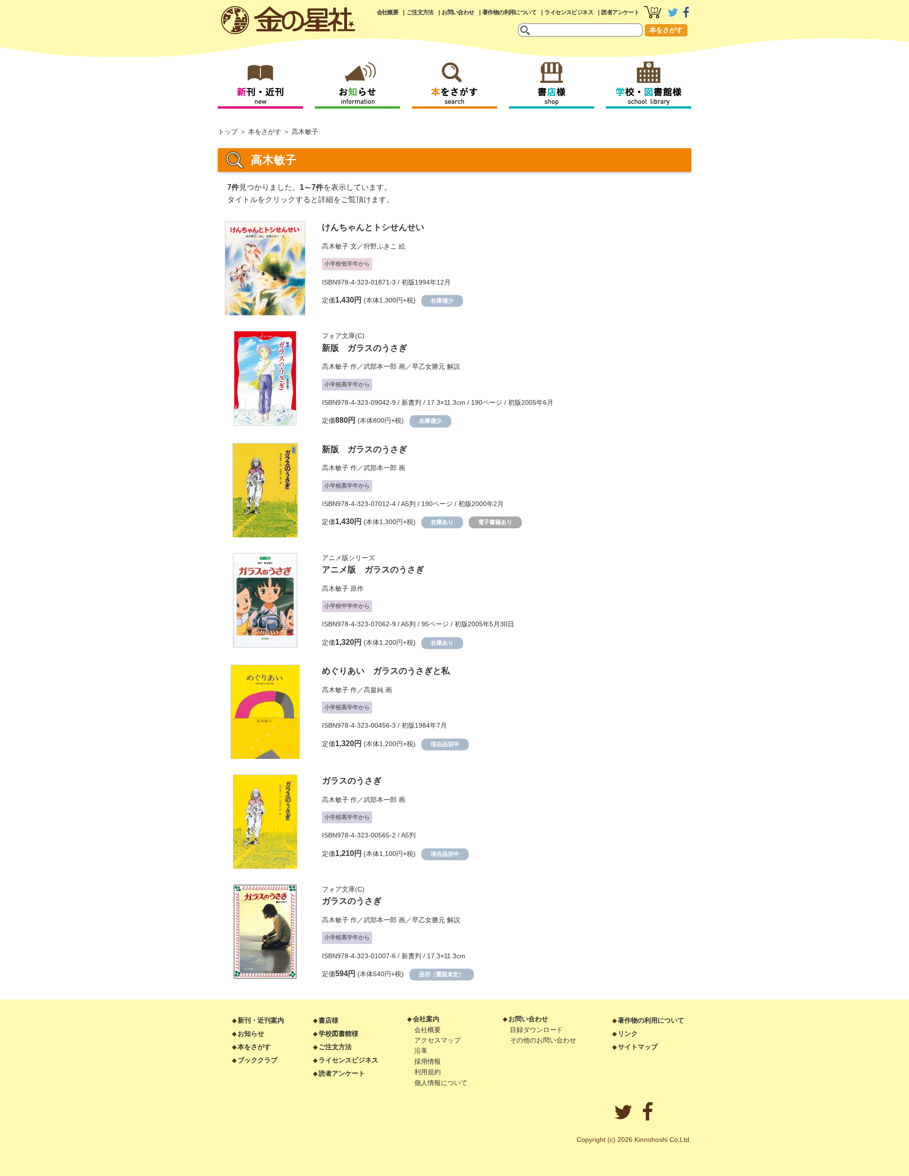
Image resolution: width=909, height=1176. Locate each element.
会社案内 (426, 1019)
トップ (228, 131)
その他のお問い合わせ (543, 1040)
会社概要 (388, 12)
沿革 (421, 1050)
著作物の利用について (509, 12)
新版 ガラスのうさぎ (364, 348)
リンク (628, 1033)
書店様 (329, 1020)
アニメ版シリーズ (348, 557)
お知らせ (251, 1033)
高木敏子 (335, 246)
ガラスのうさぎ (352, 780)
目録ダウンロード (536, 1029)
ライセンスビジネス (568, 12)
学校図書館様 (338, 1033)
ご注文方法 (420, 12)
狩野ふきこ (380, 246)
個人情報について (440, 1083)
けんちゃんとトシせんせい (373, 227)
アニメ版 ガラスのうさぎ (373, 569)
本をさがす (666, 30)
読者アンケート (620, 12)
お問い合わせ (458, 12)
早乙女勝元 (428, 366)
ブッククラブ (257, 1060)
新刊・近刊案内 (261, 1020)
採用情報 (427, 1061)
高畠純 (373, 690)
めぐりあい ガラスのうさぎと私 (386, 671)
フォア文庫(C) (343, 335)
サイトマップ (638, 1047)
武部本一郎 (380, 366)
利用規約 (427, 1072)
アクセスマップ (437, 1040)
